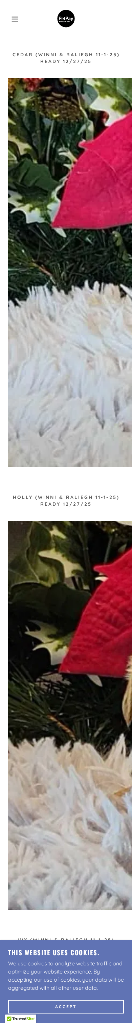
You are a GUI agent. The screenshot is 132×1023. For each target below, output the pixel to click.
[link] (66, 19)
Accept (66, 1006)
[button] (10, 19)
